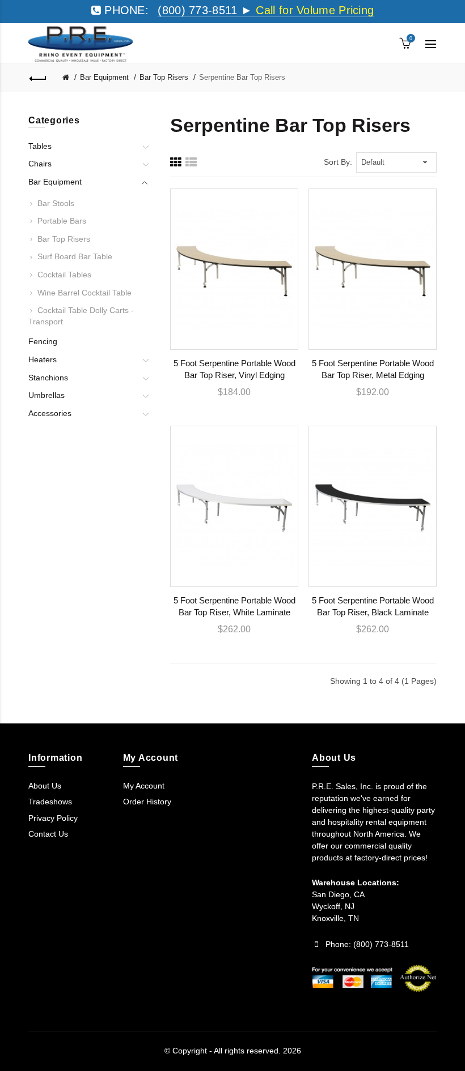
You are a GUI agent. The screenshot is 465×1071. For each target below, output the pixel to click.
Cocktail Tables (64, 274)
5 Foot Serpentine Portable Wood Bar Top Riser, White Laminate (234, 606)
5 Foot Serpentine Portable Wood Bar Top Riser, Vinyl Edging (234, 369)
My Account (143, 785)
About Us (44, 785)
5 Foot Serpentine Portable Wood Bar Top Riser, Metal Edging (373, 369)
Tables (40, 146)
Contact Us (48, 833)
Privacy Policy (53, 817)
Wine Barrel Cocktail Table (84, 292)
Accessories (49, 413)
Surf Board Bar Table (74, 256)
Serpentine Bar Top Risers (242, 77)
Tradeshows (50, 801)
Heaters (42, 359)
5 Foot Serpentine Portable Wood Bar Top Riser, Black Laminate (373, 606)
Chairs (40, 163)
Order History (147, 801)
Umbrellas (46, 395)
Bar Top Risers (164, 77)
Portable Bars (61, 220)
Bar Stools (55, 203)
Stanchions (48, 377)
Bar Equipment (104, 77)
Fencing (42, 341)
